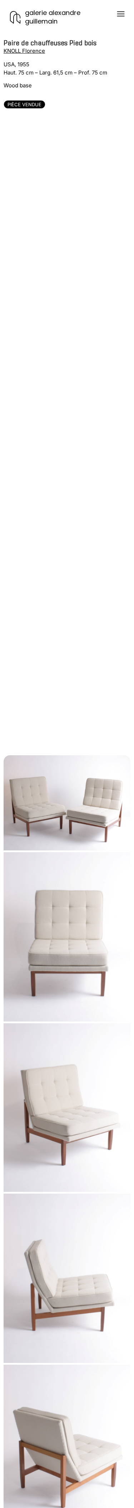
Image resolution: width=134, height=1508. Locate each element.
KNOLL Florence (24, 50)
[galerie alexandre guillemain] (15, 17)
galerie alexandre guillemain (52, 17)
